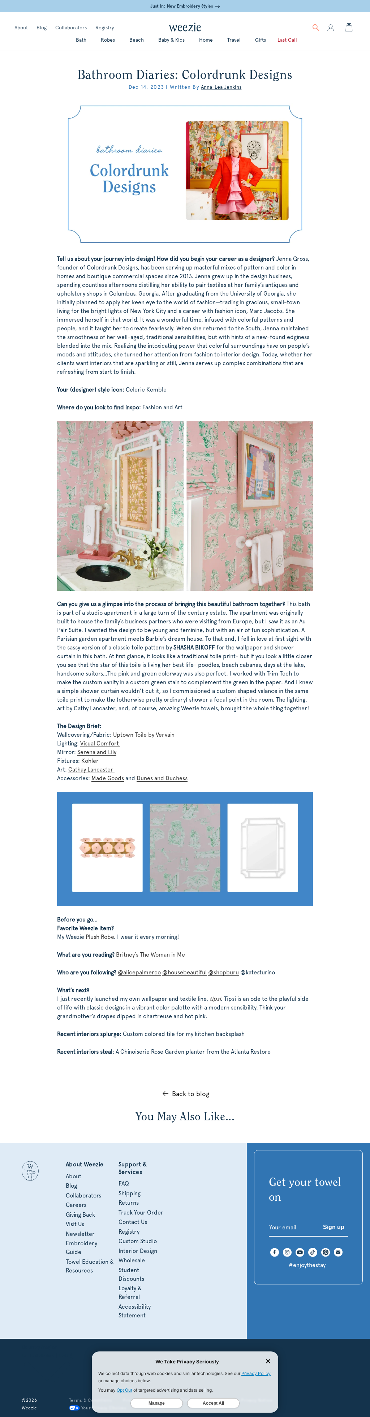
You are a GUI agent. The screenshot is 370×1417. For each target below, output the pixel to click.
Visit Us (75, 1224)
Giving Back (80, 1214)
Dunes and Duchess (162, 778)
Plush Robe (100, 936)
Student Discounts (131, 1274)
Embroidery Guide (81, 1247)
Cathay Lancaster (91, 769)
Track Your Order (141, 1212)
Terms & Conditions (90, 1400)
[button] (316, 27)
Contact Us (133, 1222)
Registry (104, 27)
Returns (129, 1202)
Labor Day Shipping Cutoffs (182, 6)
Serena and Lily (96, 752)
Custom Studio (138, 1241)
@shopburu (223, 972)
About (21, 27)
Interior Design (138, 1250)
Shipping (130, 1193)
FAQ (124, 1183)
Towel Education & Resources (90, 1266)
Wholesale (132, 1260)
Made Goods (107, 778)
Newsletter (80, 1233)
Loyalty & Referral (130, 1292)
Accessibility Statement (135, 1311)
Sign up (333, 1227)
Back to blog (190, 1094)
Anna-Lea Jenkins (221, 87)
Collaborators (71, 27)
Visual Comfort (100, 743)
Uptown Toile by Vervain (144, 734)
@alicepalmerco (139, 972)
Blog (41, 27)
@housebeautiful (184, 972)
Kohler (90, 760)
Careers (76, 1204)
